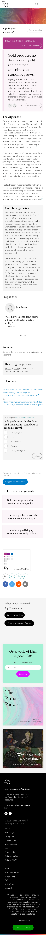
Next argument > (33, 105)
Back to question (35, 30)
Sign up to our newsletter (23, 662)
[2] (42, 199)
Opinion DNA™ (11, 860)
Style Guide (9, 884)
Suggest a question (15, 615)
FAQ (6, 880)
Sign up (6, 352)
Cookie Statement (16, 909)
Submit (37, 456)
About (7, 828)
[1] (36, 147)
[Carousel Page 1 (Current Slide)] (20, 335)
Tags (6, 848)
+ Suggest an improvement (15, 482)
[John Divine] (10, 105)
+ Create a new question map (19, 623)
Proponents (9, 852)
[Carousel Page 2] (25, 335)
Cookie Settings (23, 920)
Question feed (10, 840)
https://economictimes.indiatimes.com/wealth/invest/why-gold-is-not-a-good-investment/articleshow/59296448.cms (23, 392)
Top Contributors (13, 608)
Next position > (34, 45)
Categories (9, 836)
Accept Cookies (23, 927)
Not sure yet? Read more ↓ (25, 417)
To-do (6, 868)
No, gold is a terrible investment (20, 40)
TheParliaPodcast (12, 698)
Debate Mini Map (21, 569)
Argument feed (11, 844)
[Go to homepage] (5, 4)
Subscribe (23, 674)
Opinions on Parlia (12, 856)
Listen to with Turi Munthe (29, 720)
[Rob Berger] (15, 105)
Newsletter (9, 888)
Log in (13, 352)
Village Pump (11, 602)
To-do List (25, 602)
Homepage (9, 832)
